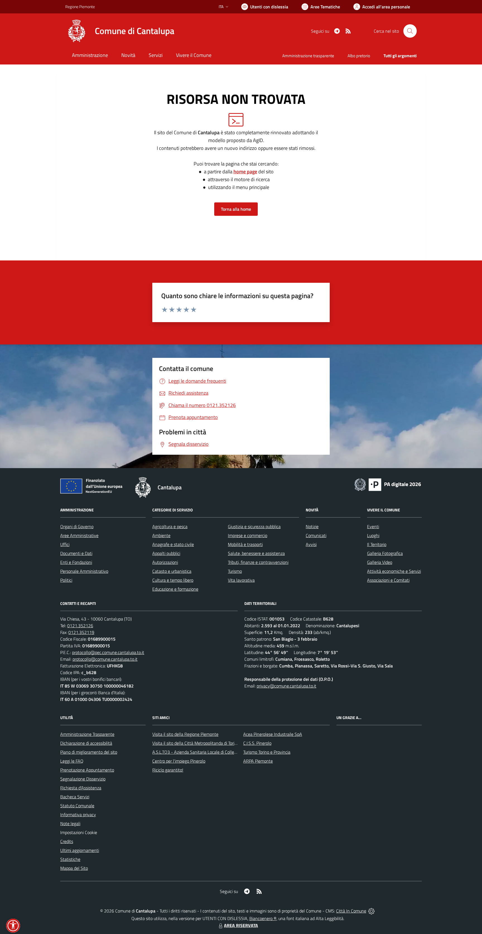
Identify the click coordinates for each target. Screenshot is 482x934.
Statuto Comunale (77, 805)
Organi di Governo (76, 526)
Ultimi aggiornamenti (79, 850)
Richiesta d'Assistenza (80, 787)
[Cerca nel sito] (410, 31)
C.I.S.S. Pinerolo (257, 743)
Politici (66, 580)
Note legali (70, 823)
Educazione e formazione (175, 589)
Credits (66, 841)
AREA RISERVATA (241, 925)
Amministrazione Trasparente (87, 734)
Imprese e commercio (247, 535)
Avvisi (311, 544)
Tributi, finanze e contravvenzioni (258, 562)
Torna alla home (236, 209)
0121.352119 (81, 632)
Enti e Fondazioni (76, 562)
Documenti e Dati (76, 553)
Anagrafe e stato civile (173, 544)
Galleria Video (379, 562)
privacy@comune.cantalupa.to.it (286, 685)
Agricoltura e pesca (169, 526)
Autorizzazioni (165, 562)
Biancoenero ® (262, 918)
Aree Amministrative (79, 535)
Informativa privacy (78, 814)
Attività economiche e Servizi (394, 571)
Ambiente (161, 535)
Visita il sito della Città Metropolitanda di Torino (195, 743)
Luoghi (373, 535)
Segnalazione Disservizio (82, 778)
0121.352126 (80, 625)
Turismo (235, 571)
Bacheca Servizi (74, 796)
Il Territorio (376, 544)
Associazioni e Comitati (388, 580)
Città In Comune (351, 910)
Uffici (64, 544)
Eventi (373, 526)
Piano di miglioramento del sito (88, 752)
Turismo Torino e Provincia (266, 752)
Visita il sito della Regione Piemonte (185, 734)
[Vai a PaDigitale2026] (388, 484)
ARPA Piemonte (258, 761)
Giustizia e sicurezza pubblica (254, 526)
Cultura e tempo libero (172, 580)
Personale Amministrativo (84, 571)
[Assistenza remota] (371, 910)
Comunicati (316, 535)
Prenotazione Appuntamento (87, 770)
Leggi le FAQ (71, 761)
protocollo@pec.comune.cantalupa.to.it (108, 652)
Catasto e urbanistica (171, 571)
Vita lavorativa (241, 580)
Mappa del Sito (74, 868)
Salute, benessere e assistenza (256, 553)
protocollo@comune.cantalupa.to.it (105, 659)
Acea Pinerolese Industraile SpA (272, 734)
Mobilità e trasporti (245, 544)
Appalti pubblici (166, 553)
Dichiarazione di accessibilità (86, 743)
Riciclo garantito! (167, 770)
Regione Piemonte (80, 6)
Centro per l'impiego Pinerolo (178, 761)
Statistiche (70, 859)
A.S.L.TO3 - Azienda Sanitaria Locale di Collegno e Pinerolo (206, 752)
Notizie (312, 526)
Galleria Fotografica (385, 553)
